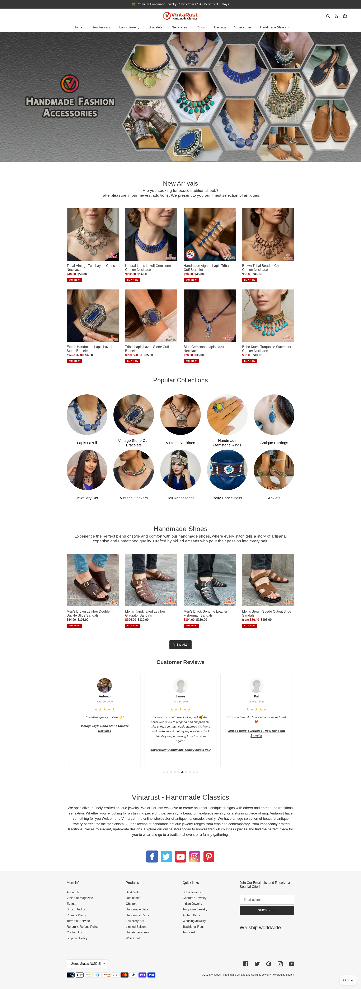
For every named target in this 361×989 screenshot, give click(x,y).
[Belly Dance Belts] (227, 470)
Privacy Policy (76, 915)
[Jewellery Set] (87, 470)
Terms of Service (78, 921)
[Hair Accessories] (180, 470)
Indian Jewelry (192, 903)
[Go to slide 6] (182, 772)
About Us (73, 892)
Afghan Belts (191, 915)
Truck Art (189, 932)
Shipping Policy (77, 938)
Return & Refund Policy (83, 926)
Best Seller (133, 892)
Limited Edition (136, 926)
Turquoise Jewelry (195, 909)
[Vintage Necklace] (180, 414)
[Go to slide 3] (171, 772)
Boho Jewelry (192, 892)
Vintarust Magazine (80, 898)
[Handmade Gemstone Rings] (227, 414)
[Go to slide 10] (197, 772)
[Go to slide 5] (179, 772)
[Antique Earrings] (274, 414)
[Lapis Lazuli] (87, 414)
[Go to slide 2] (167, 772)
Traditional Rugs (194, 926)
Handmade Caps (137, 915)
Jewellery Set (135, 921)
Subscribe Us (76, 909)
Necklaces (133, 898)
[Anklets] (274, 470)
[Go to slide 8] (190, 772)
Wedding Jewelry (194, 921)
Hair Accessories (137, 932)
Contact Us (74, 932)
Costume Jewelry (195, 898)
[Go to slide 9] (194, 772)
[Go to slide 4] (175, 772)
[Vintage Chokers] (133, 470)
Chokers (131, 903)
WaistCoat (133, 938)
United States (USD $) (86, 963)
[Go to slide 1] (164, 772)
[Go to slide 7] (186, 772)
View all (180, 644)
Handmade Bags (137, 909)
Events (71, 903)
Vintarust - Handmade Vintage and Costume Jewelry (241, 974)
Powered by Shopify (283, 974)
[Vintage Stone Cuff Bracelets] (133, 414)
